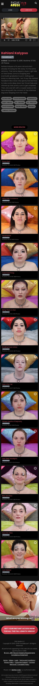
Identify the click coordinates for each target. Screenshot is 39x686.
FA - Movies (19, 103)
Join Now (28, 10)
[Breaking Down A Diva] (19, 331)
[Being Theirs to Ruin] (19, 294)
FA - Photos (31, 103)
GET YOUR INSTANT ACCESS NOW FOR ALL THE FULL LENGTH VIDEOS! (19, 629)
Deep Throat (7, 103)
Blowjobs (6, 99)
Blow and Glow (7, 496)
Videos (11, 660)
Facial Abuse (21, 106)
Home (5, 660)
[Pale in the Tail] (19, 368)
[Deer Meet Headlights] (19, 443)
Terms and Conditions (27, 660)
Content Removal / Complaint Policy (22, 663)
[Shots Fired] (19, 145)
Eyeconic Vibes (7, 533)
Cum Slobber (6, 570)
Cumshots (32, 99)
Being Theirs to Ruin (9, 310)
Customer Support (21, 662)
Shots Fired (6, 161)
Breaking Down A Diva (9, 347)
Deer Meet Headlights (9, 459)
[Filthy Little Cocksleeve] (19, 183)
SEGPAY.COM (16, 670)
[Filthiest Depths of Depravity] (19, 405)
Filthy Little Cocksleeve (10, 198)
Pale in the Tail (7, 384)
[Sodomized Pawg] (19, 257)
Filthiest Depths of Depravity (12, 421)
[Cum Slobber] (19, 554)
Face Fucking (7, 106)
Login (10, 10)
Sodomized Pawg (8, 273)
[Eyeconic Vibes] (19, 517)
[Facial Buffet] (19, 220)
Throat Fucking (8, 110)
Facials (31, 106)
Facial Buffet (6, 236)
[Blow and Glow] (19, 480)
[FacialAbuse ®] (18, 4)
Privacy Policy (9, 662)
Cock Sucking (19, 99)
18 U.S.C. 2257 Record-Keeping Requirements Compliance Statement (19, 654)
